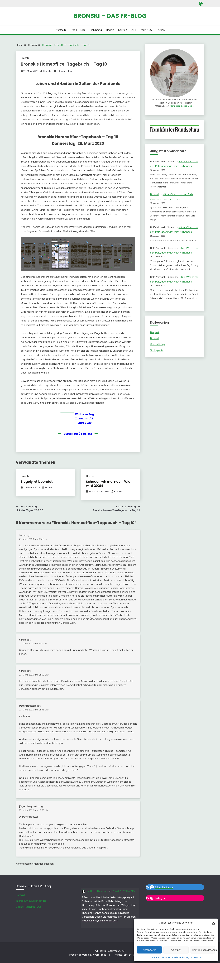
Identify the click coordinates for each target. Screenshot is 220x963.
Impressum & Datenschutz (31, 900)
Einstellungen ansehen (203, 949)
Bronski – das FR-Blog (110, 16)
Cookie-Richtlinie (159, 957)
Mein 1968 (147, 29)
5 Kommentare (64, 71)
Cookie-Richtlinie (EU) (28, 906)
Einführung (96, 29)
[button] (213, 922)
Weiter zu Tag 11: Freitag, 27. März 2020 (84, 418)
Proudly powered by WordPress (88, 954)
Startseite (61, 29)
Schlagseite (156, 350)
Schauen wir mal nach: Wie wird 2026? (108, 483)
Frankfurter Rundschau (96, 891)
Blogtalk (154, 332)
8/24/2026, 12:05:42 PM (123, 891)
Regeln (110, 29)
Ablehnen (176, 949)
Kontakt (122, 29)
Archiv (161, 29)
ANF (134, 29)
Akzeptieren (149, 949)
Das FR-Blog (78, 29)
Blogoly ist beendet (37, 481)
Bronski (25, 57)
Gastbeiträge (157, 344)
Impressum (196, 957)
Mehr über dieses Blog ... (182, 106)
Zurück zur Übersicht (78, 434)
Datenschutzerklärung (178, 957)
